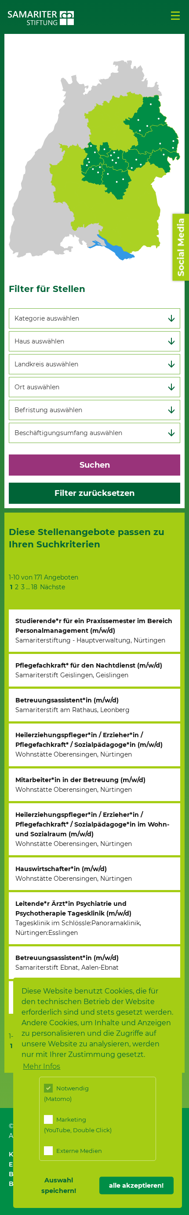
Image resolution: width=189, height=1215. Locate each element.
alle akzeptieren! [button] (136, 1185)
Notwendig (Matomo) (66, 1093)
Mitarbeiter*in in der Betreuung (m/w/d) (80, 785)
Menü (175, 16)
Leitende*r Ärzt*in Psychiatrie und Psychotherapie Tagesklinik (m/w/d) (78, 918)
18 (34, 587)
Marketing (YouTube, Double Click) (78, 1125)
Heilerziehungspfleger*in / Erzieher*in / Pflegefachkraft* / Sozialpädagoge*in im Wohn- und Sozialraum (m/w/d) (92, 829)
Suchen (95, 465)
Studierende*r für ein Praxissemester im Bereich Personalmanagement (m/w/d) (93, 630)
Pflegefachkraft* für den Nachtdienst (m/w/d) (88, 670)
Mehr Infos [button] (41, 1066)
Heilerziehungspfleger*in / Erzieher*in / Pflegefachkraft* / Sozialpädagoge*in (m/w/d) (89, 744)
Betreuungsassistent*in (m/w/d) (72, 705)
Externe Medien (78, 1150)
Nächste (52, 587)
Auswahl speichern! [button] (58, 1185)
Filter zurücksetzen (94, 493)
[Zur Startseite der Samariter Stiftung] (41, 18)
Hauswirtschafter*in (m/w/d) (73, 874)
